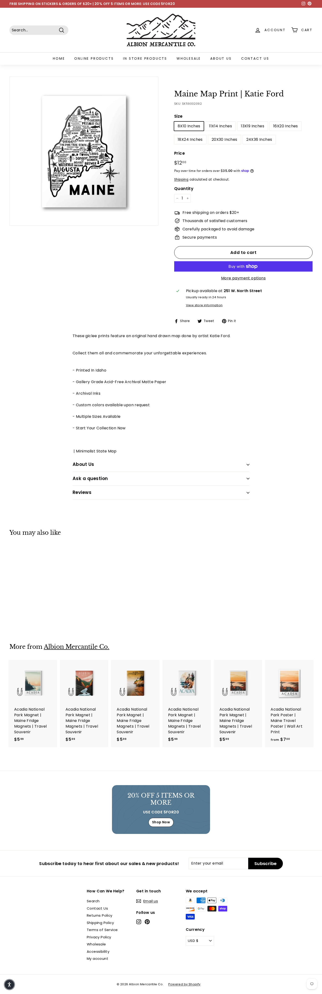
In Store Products (145, 58)
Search (93, 901)
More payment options (243, 278)
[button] (9, 984)
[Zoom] (84, 151)
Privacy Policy (99, 937)
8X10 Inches (189, 126)
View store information (204, 305)
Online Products (94, 58)
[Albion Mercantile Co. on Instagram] (138, 921)
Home (59, 58)
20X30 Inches (224, 139)
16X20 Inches (285, 126)
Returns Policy (99, 915)
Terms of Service (102, 929)
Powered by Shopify (184, 984)
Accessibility (98, 951)
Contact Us (255, 58)
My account (97, 958)
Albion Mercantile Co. (76, 646)
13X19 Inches (252, 126)
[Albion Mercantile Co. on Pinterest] (147, 921)
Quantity (183, 188)
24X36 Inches (259, 139)
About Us (220, 58)
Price (179, 153)
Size (178, 116)
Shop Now (161, 822)
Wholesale (189, 58)
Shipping (181, 179)
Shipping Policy (100, 922)
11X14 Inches (220, 126)
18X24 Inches (190, 139)
